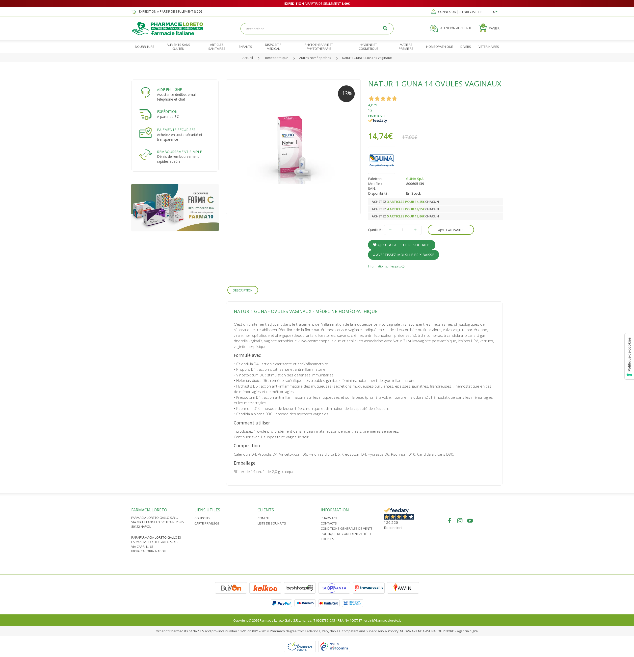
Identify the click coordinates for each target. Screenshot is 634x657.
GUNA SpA (414, 178)
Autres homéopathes (315, 57)
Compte (264, 518)
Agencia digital (467, 631)
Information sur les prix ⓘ (386, 266)
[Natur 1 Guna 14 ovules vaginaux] (293, 146)
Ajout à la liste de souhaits (403, 244)
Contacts (329, 523)
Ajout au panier (451, 230)
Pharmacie (329, 518)
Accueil (247, 57)
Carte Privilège (206, 523)
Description (243, 290)
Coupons (202, 518)
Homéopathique (276, 57)
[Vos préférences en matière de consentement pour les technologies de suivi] (629, 356)
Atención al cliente (456, 28)
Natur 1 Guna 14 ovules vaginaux (367, 57)
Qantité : (375, 229)
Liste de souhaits (272, 523)
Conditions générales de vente (346, 528)
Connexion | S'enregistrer (459, 12)
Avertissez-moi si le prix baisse (404, 254)
